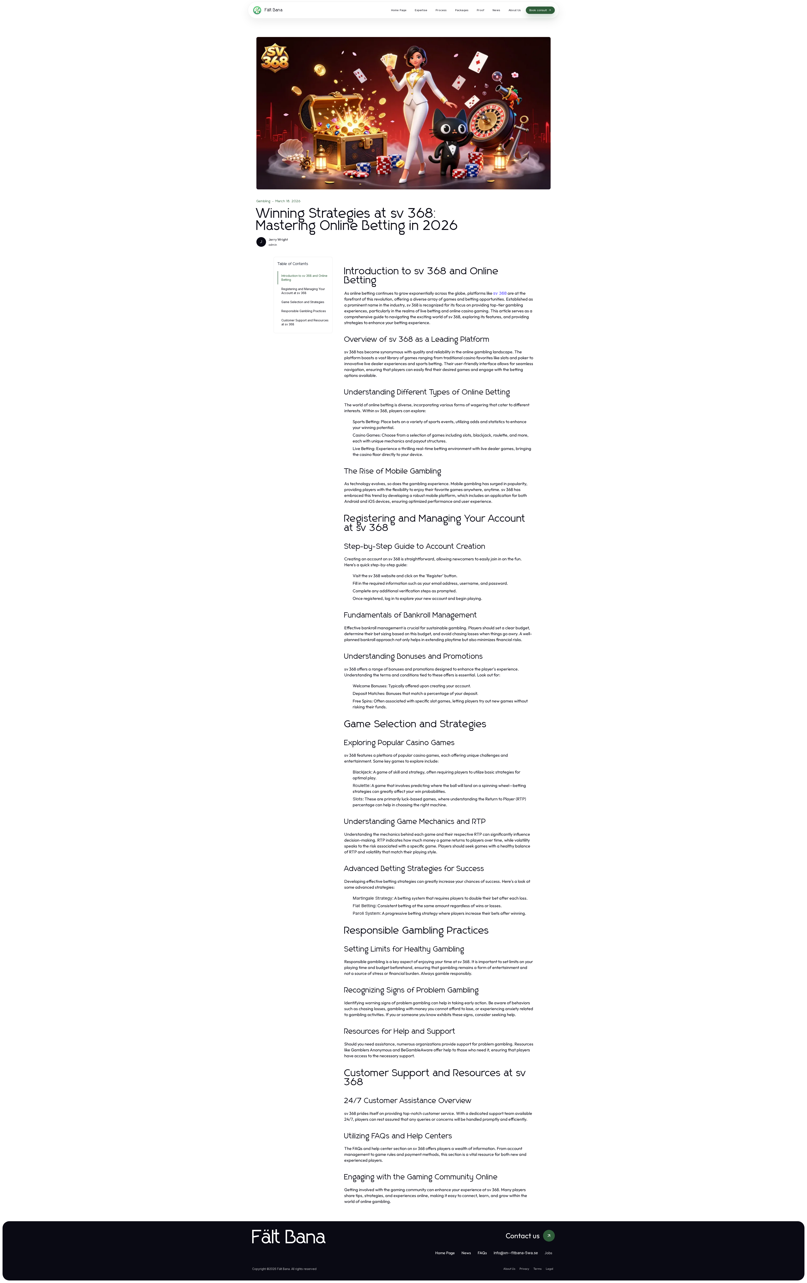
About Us (509, 1269)
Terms (537, 1269)
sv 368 (500, 293)
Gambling (263, 201)
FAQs (482, 1252)
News (466, 1252)
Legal (549, 1269)
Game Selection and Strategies (302, 302)
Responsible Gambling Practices (303, 311)
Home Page (445, 1252)
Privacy (524, 1269)
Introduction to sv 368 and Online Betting (304, 277)
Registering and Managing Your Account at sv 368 (303, 291)
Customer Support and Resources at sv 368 (304, 322)
